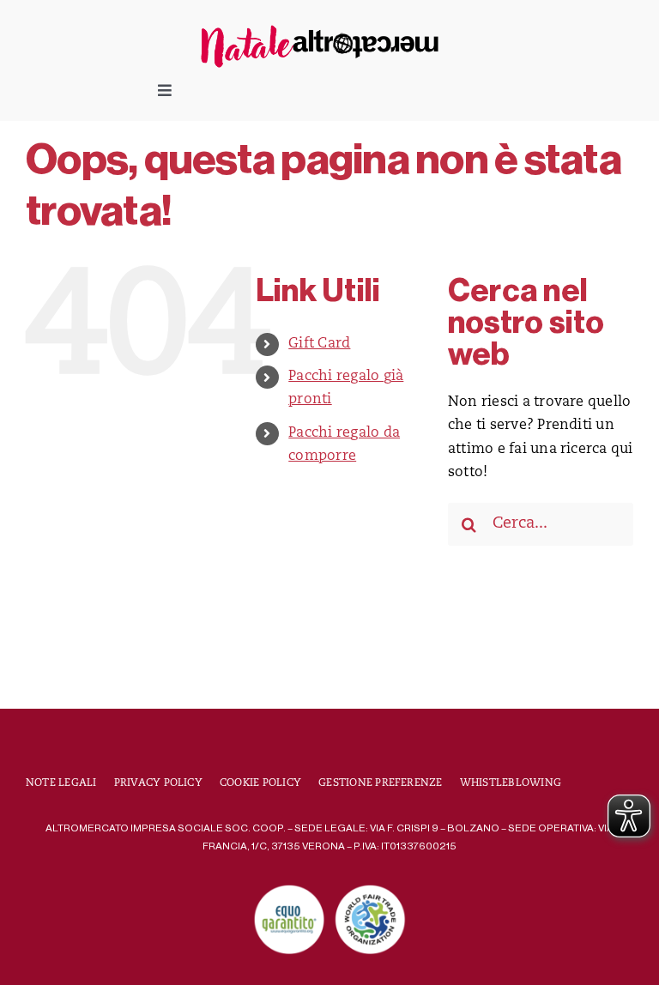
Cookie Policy (260, 783)
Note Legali (61, 783)
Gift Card (319, 344)
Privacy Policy (158, 783)
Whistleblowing (510, 783)
